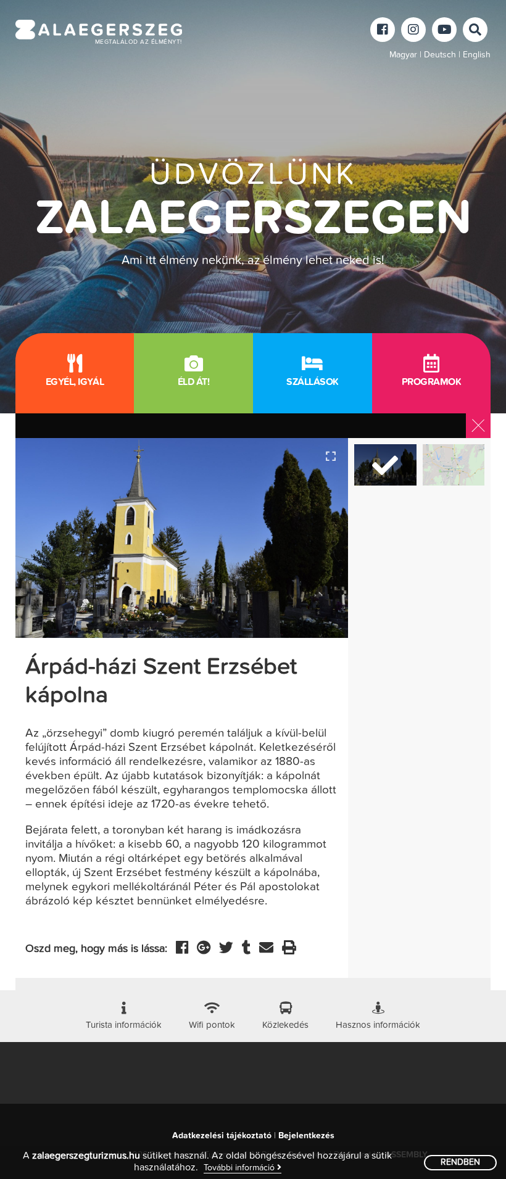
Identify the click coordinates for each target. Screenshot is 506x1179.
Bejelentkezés (306, 1135)
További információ (240, 1168)
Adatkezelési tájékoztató (222, 1135)
